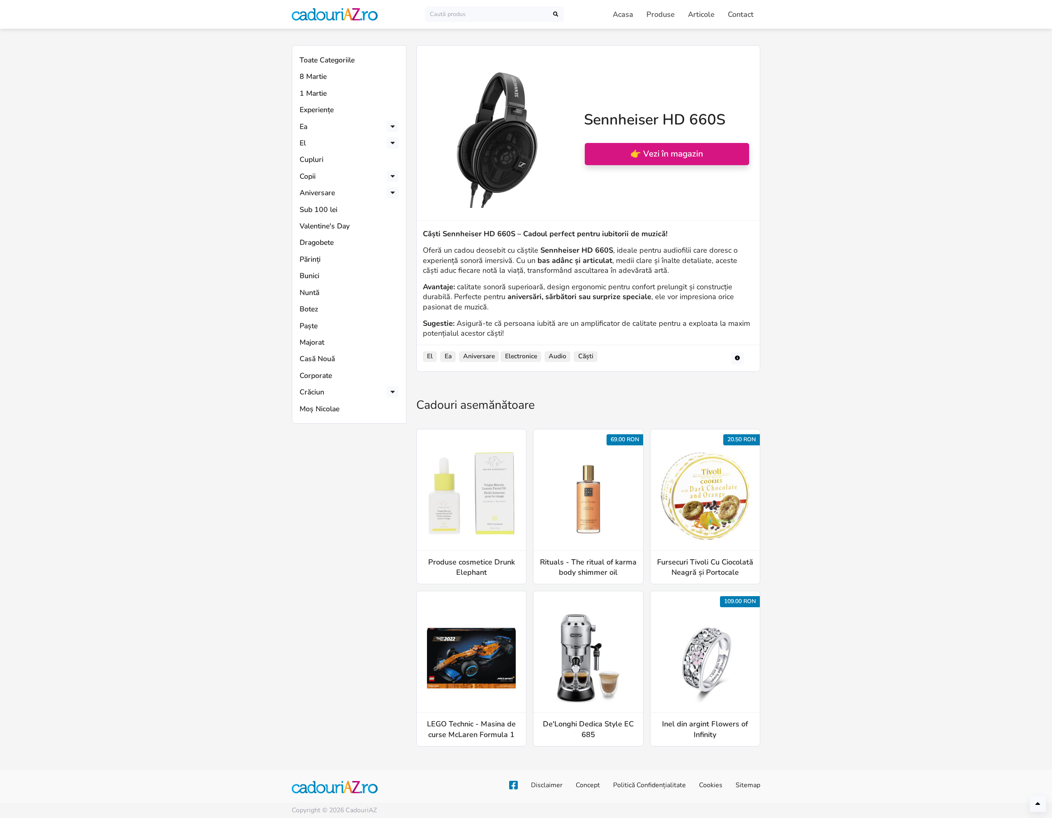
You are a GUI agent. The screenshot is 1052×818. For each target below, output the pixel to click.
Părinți (310, 259)
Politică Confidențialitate (649, 785)
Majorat (312, 342)
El (303, 143)
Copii (308, 176)
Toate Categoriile (327, 60)
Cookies (710, 785)
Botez (309, 309)
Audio (557, 356)
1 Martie (313, 93)
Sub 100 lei (318, 209)
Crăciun (312, 392)
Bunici (309, 276)
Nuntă (309, 292)
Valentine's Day (325, 226)
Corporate (316, 375)
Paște (309, 326)
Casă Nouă (317, 359)
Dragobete (317, 242)
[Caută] (556, 14)
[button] (393, 126)
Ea (303, 126)
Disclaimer (547, 785)
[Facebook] (513, 785)
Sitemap (748, 785)
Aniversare (317, 193)
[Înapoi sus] (1038, 804)
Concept (588, 785)
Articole (701, 14)
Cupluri (311, 159)
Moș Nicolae (319, 409)
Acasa (623, 14)
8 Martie (313, 76)
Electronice (521, 356)
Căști (585, 356)
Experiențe (317, 110)
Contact (741, 14)
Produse (660, 14)
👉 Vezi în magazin (666, 153)
